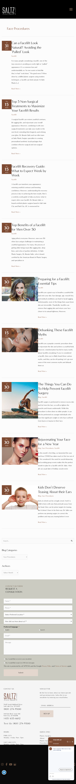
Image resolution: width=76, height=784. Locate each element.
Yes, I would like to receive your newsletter (18, 659)
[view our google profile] (15, 764)
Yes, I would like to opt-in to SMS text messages (19, 663)
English (7, 630)
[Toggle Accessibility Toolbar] (4, 772)
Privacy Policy (47, 666)
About (42, 738)
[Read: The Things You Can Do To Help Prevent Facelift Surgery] (20, 400)
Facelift (14, 56)
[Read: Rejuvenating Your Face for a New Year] (20, 451)
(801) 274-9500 (12, 709)
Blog (39, 397)
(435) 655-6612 (12, 718)
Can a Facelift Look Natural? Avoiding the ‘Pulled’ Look (26, 47)
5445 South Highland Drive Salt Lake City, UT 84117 (13, 705)
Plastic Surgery (45, 736)
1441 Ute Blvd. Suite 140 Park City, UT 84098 (12, 714)
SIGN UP (47, 714)
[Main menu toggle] (71, 9)
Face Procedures (48, 448)
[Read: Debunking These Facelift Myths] (20, 340)
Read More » (15, 89)
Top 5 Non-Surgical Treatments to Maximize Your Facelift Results (28, 106)
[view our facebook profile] (6, 764)
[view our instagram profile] (2, 764)
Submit (20, 673)
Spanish (42, 630)
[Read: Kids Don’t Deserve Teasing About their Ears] (20, 497)
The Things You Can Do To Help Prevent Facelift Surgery (54, 388)
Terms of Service (61, 666)
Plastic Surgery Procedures (45, 742)
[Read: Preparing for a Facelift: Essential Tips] (20, 289)
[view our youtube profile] (11, 764)
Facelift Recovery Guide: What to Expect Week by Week (28, 170)
